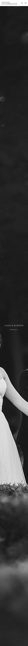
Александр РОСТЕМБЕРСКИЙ (9, 3)
